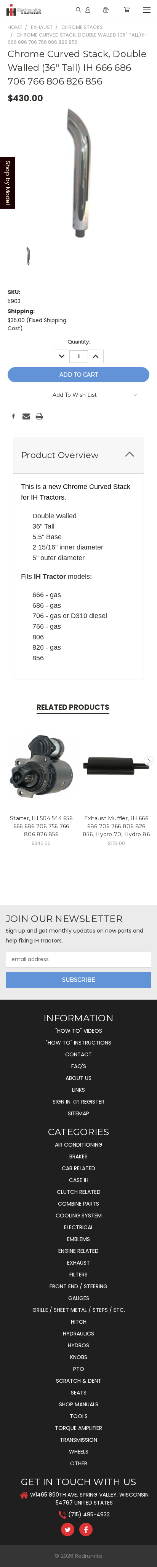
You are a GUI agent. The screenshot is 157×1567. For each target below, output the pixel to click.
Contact (78, 1054)
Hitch (79, 1322)
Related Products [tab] (73, 707)
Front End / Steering (78, 1286)
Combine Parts (78, 1204)
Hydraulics (78, 1333)
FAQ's (78, 1066)
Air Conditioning (79, 1144)
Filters (78, 1274)
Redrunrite (89, 1556)
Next (149, 761)
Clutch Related (79, 1192)
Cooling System (79, 1215)
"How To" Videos (78, 1031)
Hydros (78, 1345)
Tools (79, 1416)
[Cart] (127, 9)
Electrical (78, 1227)
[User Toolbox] (88, 9)
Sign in (62, 1101)
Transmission (78, 1440)
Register (92, 1101)
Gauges (78, 1298)
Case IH (78, 1180)
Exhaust (78, 1263)
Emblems (78, 1239)
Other (78, 1463)
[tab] (78, 455)
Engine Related (78, 1251)
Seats (79, 1392)
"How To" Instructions (78, 1042)
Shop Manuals (78, 1404)
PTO (78, 1369)
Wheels (78, 1451)
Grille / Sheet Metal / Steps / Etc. (78, 1310)
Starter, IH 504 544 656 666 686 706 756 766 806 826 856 (41, 826)
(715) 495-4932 (89, 1514)
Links (78, 1090)
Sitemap (78, 1113)
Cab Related (78, 1168)
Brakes (78, 1156)
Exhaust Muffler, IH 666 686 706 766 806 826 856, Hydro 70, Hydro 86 (116, 826)
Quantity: (78, 342)
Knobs (78, 1357)
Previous (9, 761)
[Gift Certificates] (106, 9)
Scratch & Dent (78, 1381)
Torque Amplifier (78, 1428)
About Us (78, 1078)
